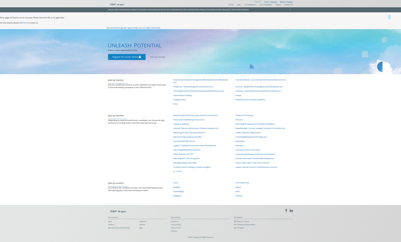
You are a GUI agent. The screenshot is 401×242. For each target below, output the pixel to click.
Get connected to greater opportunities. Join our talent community (133, 28)
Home (230, 4)
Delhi (237, 191)
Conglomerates (179, 99)
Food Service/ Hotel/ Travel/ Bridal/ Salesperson (254, 158)
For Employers (250, 4)
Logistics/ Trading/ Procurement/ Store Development (194, 145)
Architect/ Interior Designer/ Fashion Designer (192, 167)
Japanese (274, 2)
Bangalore (177, 195)
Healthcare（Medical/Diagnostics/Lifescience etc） (194, 86)
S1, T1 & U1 (178, 171)
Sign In (282, 2)
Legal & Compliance (181, 124)
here (25, 23)
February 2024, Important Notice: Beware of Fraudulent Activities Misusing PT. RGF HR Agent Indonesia (213, 9)
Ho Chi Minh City (242, 183)
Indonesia (142, 221)
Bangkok (176, 187)
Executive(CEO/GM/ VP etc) (184, 141)
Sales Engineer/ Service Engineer (186, 158)
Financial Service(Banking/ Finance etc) (188, 119)
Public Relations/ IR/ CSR (183, 154)
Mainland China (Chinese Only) (119, 228)
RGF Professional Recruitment (244, 225)
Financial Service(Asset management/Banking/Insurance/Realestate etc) (200, 81)
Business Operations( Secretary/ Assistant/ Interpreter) (195, 115)
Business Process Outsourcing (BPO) (250, 99)
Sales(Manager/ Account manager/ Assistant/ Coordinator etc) (260, 128)
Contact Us (288, 4)
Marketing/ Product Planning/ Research (189, 132)
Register (290, 2)
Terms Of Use (176, 228)
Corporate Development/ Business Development (255, 154)
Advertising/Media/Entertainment (187, 150)
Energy (238, 95)
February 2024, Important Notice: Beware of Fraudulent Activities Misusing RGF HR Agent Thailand (142, 9)
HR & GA (238, 119)
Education (239, 145)
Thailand (111, 225)
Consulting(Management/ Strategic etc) (251, 137)
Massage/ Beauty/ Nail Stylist (185, 163)
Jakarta (238, 187)
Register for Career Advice (126, 57)
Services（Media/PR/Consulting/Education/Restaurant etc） (259, 86)
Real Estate (239, 141)
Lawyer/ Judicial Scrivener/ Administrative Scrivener (256, 167)
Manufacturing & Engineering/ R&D (187, 137)
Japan (141, 228)
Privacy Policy (176, 225)
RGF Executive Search (241, 221)
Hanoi (175, 183)
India (110, 221)
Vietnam (142, 225)
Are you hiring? (157, 57)
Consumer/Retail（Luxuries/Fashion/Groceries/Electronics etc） (261, 80)
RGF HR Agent (239, 228)
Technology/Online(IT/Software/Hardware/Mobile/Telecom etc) (198, 91)
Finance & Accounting (244, 115)
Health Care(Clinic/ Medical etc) (248, 132)
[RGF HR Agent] (116, 3)
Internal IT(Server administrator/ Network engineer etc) (195, 128)
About (278, 4)
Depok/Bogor (178, 191)
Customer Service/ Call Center (247, 150)
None (175, 104)
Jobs (239, 4)
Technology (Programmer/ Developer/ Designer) (255, 124)
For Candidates (266, 4)
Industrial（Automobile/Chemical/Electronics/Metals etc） (259, 91)
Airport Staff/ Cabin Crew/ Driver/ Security (252, 163)
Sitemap (174, 231)
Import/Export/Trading (182, 95)
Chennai (238, 195)
